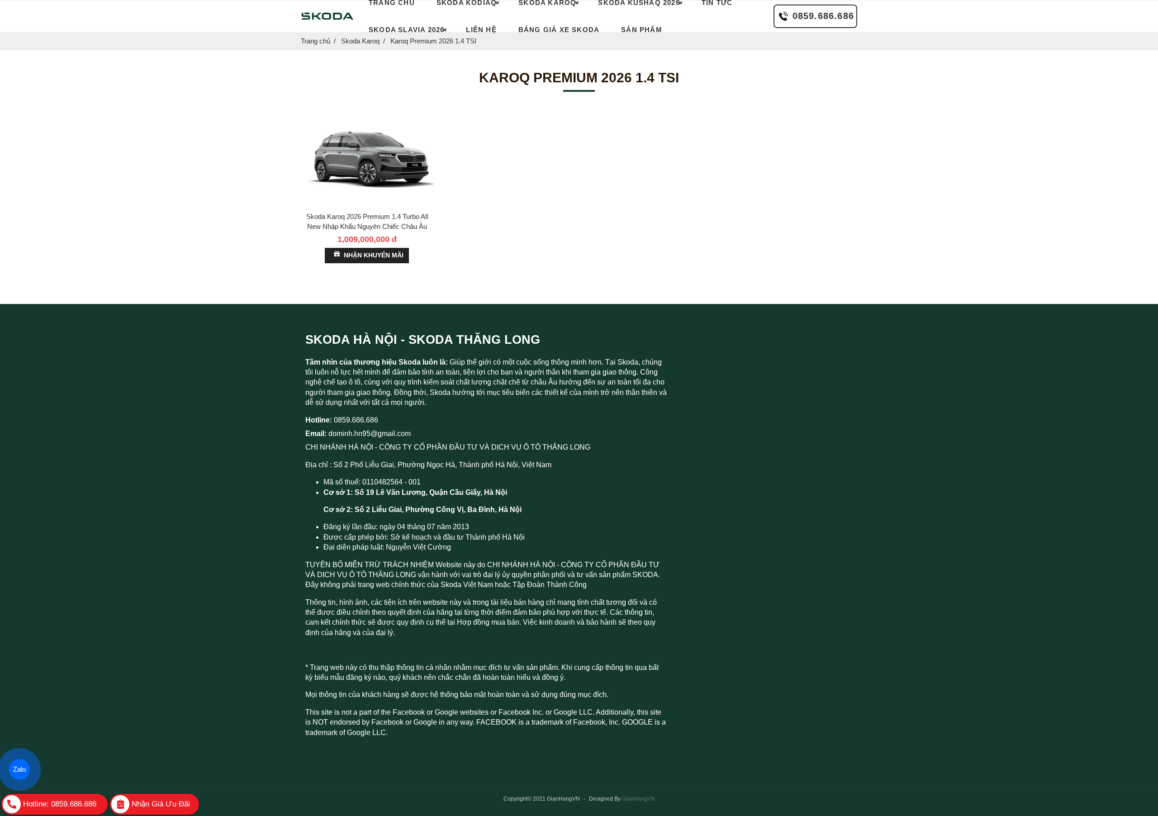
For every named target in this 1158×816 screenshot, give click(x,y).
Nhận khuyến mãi (373, 255)
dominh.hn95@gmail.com (369, 433)
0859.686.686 (823, 16)
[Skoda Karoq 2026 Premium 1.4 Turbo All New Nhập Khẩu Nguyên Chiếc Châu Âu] (367, 157)
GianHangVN (638, 799)
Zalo (19, 769)
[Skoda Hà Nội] (327, 16)
